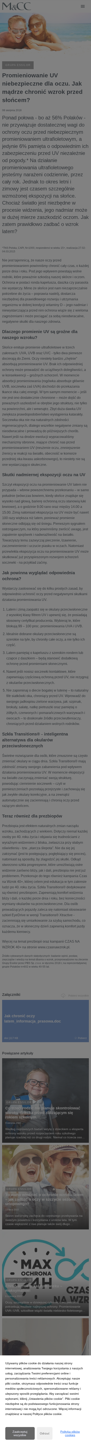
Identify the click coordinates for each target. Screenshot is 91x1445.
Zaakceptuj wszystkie (19, 1433)
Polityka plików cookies (70, 1433)
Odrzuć (45, 1433)
